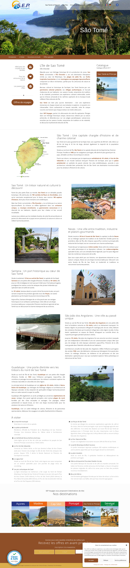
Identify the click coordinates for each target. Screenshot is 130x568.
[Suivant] (128, 27)
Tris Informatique (57, 565)
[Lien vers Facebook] (117, 5)
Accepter (91, 560)
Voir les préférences (120, 560)
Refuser (106, 560)
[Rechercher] (102, 5)
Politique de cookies (98, 564)
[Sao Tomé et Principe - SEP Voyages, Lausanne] (20, 5)
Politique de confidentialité (110, 564)
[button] (126, 545)
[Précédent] (1, 27)
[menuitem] (52, 5)
